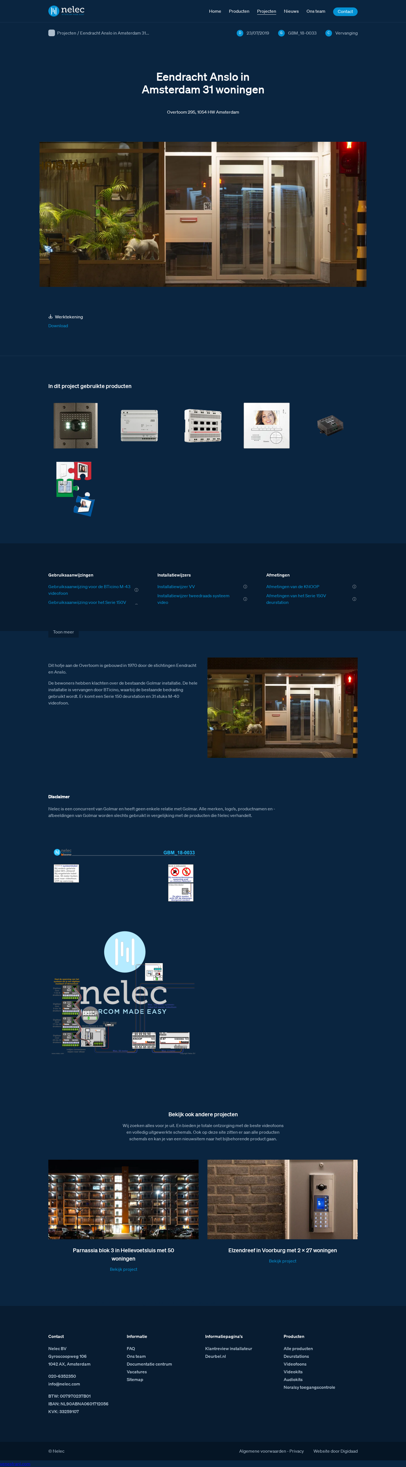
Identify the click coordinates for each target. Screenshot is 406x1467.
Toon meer (63, 632)
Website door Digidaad (335, 1451)
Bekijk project (123, 1269)
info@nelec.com (64, 1384)
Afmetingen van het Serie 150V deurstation (296, 599)
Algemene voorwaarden (262, 1451)
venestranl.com (15, 1463)
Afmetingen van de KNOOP (292, 586)
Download (58, 325)
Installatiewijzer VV (176, 586)
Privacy (296, 1451)
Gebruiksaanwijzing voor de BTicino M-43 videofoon (89, 590)
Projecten (66, 33)
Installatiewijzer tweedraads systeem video (193, 599)
